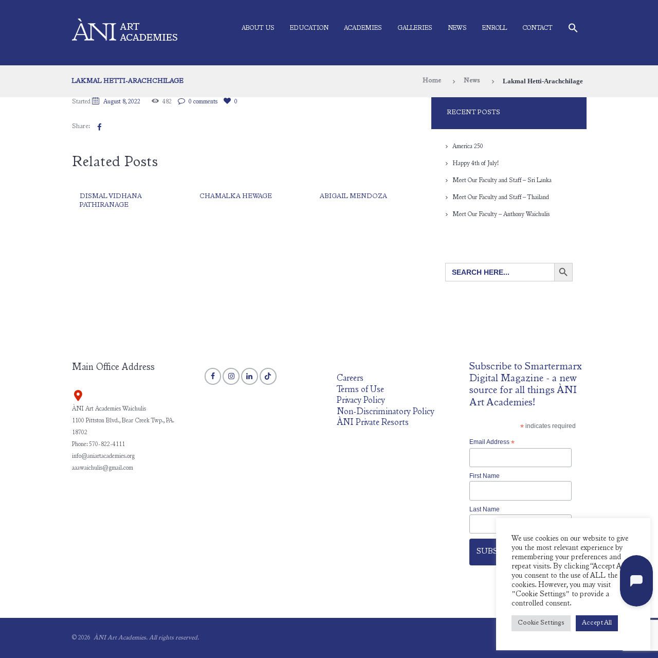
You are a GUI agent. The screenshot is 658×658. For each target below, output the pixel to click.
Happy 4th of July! (475, 164)
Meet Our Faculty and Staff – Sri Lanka (502, 180)
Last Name (484, 509)
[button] (573, 30)
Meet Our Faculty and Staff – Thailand (500, 197)
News (457, 28)
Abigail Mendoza (353, 196)
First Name (484, 475)
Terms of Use (360, 390)
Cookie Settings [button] (541, 623)
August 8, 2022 (121, 102)
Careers (350, 379)
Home (432, 81)
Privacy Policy (361, 401)
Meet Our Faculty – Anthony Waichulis (501, 214)
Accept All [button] (597, 623)
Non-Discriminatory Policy (385, 412)
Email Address (492, 442)
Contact (537, 28)
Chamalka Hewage (235, 196)
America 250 (467, 147)
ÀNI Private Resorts (373, 423)
